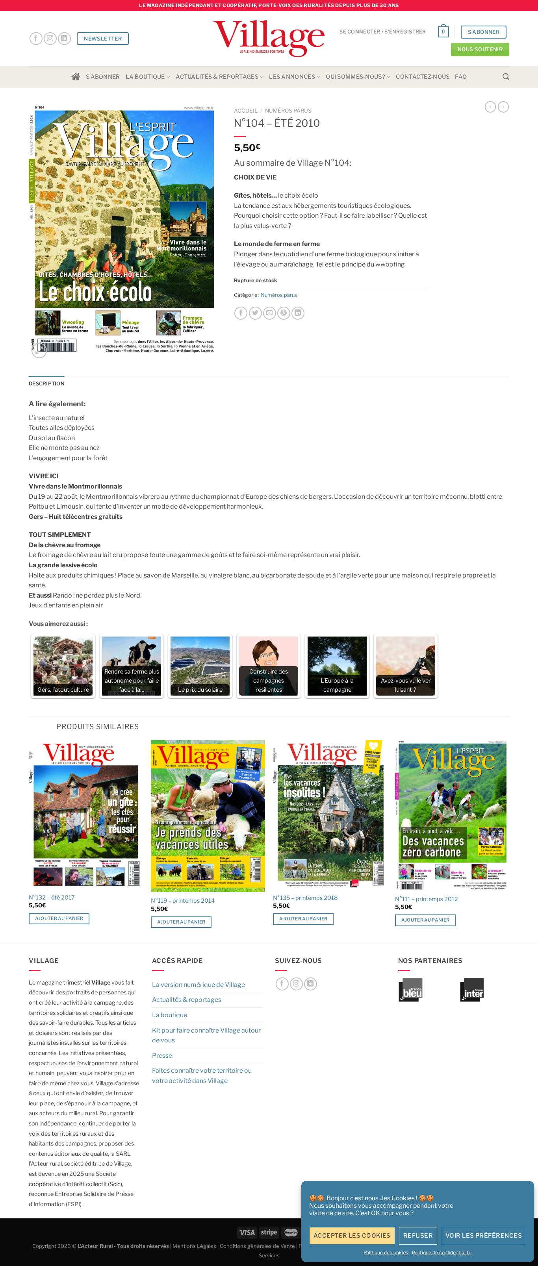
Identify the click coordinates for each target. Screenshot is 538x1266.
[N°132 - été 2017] (86, 814)
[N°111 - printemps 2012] (452, 815)
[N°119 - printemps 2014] (208, 816)
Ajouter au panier (59, 918)
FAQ (461, 76)
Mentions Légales (194, 1246)
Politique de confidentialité (441, 1252)
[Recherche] (506, 77)
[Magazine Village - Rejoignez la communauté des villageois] (269, 38)
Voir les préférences (483, 1235)
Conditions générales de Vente (257, 1246)
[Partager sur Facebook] (240, 313)
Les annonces (292, 76)
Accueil (246, 110)
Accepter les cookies (352, 1235)
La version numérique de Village (198, 984)
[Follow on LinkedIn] (64, 38)
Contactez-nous (422, 76)
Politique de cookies (386, 1252)
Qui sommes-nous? (355, 76)
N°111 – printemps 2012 (426, 899)
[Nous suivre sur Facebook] (36, 38)
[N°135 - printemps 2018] (330, 814)
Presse (162, 1055)
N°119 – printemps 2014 (183, 900)
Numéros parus (288, 110)
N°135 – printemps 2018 (305, 897)
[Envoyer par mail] (269, 313)
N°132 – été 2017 (52, 897)
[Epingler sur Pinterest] (283, 313)
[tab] (47, 384)
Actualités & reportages (217, 76)
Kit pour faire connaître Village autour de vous (206, 1035)
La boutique (145, 76)
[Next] (509, 840)
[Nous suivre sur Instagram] (50, 38)
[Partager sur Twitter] (255, 313)
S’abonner (103, 76)
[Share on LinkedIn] (297, 313)
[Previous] (29, 840)
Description (47, 384)
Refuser (418, 1235)
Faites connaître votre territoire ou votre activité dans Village (202, 1076)
